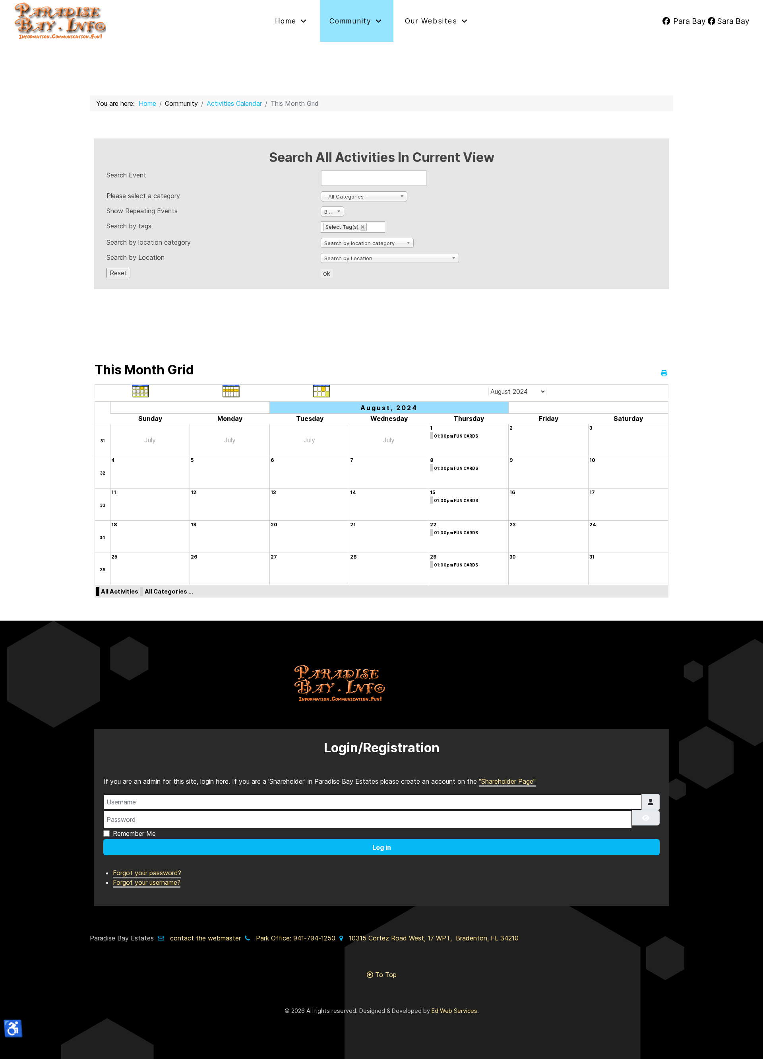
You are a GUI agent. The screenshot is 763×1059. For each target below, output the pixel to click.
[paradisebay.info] (126, 20)
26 (194, 557)
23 (512, 525)
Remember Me (134, 833)
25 (114, 557)
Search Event (126, 175)
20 (274, 525)
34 (102, 537)
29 (433, 557)
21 (353, 525)
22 (433, 525)
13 (273, 492)
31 (102, 440)
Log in (381, 847)
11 (113, 492)
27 (274, 557)
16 (512, 492)
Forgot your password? (147, 873)
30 (512, 557)
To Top (385, 975)
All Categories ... (169, 591)
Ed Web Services (454, 1010)
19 (193, 525)
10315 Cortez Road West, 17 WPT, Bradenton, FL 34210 (434, 938)
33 (102, 505)
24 (592, 525)
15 (432, 492)
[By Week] (231, 391)
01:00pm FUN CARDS (456, 436)
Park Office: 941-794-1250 (295, 938)
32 (102, 473)
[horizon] (381, 683)
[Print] (664, 373)
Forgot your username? (146, 882)
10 (592, 460)
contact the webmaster (205, 938)
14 (353, 492)
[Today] (322, 391)
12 (193, 492)
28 (353, 557)
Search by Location (136, 257)
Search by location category (149, 242)
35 (102, 569)
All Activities (119, 591)
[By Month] (140, 391)
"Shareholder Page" (507, 781)
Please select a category (143, 196)
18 (114, 525)
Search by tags (129, 226)
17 (592, 492)
